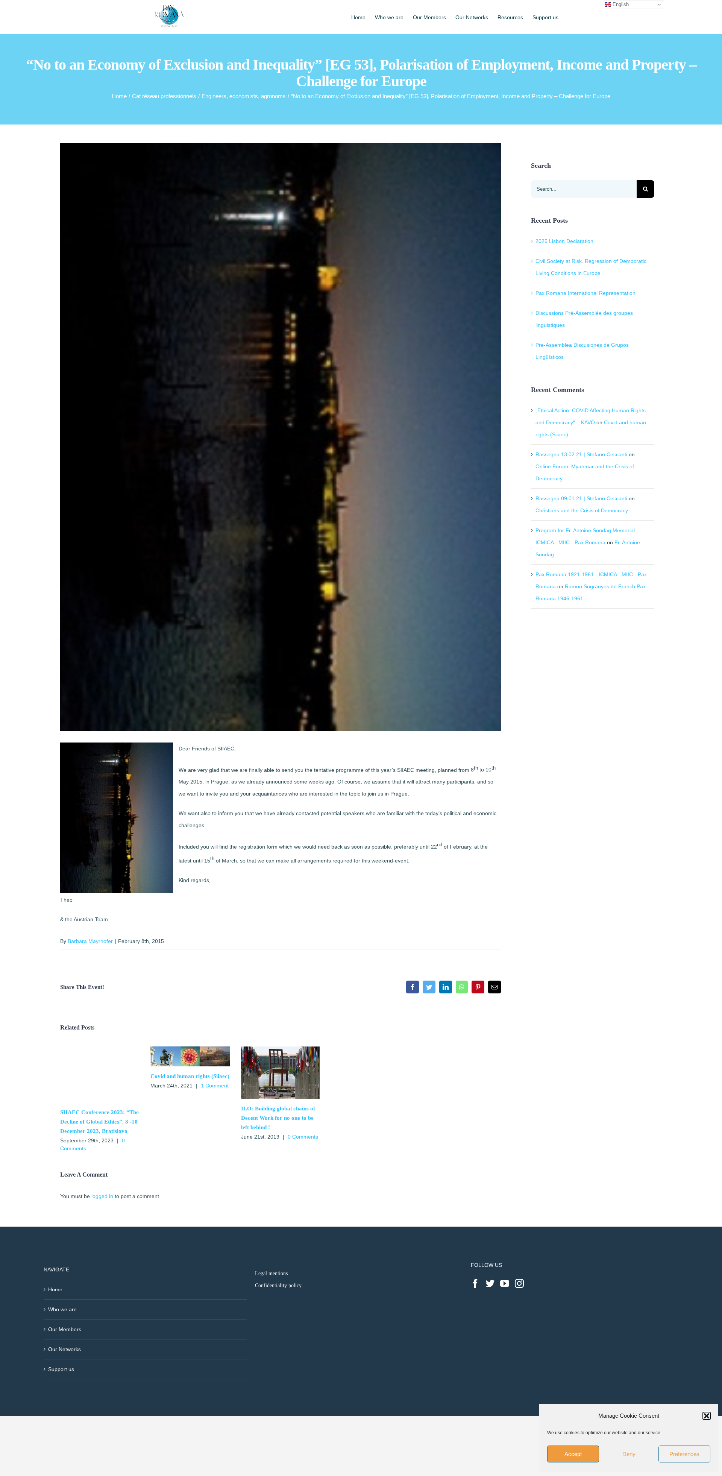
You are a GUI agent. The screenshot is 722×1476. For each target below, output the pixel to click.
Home (55, 1289)
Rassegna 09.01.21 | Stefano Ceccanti (581, 498)
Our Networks (64, 1349)
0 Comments (303, 1137)
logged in (102, 1196)
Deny (629, 1454)
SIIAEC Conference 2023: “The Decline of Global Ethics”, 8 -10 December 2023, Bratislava (99, 1121)
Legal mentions (271, 1273)
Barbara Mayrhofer (90, 941)
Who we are (62, 1309)
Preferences (684, 1454)
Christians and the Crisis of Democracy (581, 510)
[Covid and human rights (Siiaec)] (189, 1049)
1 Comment (215, 1086)
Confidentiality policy (278, 1285)
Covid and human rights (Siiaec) (189, 1076)
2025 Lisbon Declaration (564, 241)
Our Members (64, 1329)
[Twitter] (489, 1283)
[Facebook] (475, 1283)
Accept (573, 1454)
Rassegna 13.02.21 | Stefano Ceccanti (581, 454)
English (620, 4)
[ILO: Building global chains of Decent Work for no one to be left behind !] (280, 1049)
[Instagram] (519, 1283)
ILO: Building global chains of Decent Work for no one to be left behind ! (278, 1117)
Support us (61, 1369)
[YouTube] (504, 1283)
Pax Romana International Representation (585, 293)
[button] (706, 1416)
